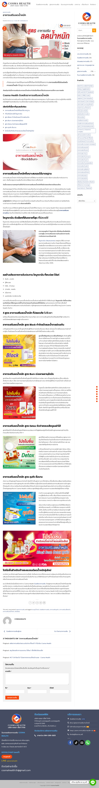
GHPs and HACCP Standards (85, 92)
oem (88, 95)
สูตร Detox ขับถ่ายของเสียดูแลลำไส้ (16, 124)
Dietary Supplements (84, 89)
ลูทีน (79, 127)
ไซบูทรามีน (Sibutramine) (47, 240)
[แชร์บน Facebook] (30, 602)
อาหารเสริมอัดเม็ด (82, 179)
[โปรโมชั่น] (97, 401)
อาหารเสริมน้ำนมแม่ (83, 150)
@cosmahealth (12, 761)
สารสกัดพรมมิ (81, 141)
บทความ (77, 4)
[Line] (92, 782)
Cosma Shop (50, 782)
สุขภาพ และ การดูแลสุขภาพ (85, 65)
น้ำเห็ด (85, 111)
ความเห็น (8, 671)
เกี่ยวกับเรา (85, 4)
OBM (84, 95)
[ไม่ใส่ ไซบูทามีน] (97, 389)
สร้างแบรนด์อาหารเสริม (84, 135)
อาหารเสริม (90, 141)
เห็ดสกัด (92, 182)
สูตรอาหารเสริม (54, 4)
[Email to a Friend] (37, 602)
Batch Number (89, 86)
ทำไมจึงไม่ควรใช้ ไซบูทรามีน (13, 114)
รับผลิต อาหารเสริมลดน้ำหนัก (85, 123)
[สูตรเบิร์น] (97, 394)
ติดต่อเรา (93, 4)
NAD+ (79, 95)
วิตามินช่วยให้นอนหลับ (87, 127)
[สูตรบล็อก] (97, 391)
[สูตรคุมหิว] (97, 399)
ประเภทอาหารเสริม (83, 54)
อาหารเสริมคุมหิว (54, 609)
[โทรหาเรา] (87, 742)
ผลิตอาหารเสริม (24, 782)
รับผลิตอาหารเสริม (42, 4)
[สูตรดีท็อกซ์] (97, 396)
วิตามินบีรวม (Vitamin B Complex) (84, 131)
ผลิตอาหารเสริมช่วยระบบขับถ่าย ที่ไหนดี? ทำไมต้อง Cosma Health (30, 643)
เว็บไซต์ (52, 688)
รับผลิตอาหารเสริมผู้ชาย (13, 631)
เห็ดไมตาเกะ (81, 185)
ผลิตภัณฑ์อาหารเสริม (83, 114)
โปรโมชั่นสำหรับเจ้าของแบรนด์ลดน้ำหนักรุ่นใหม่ (19, 131)
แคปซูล (87, 185)
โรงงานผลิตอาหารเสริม (84, 75)
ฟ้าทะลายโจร (81, 117)
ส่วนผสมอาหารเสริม (83, 61)
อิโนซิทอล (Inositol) (83, 182)
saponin (80, 98)
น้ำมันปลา (87, 108)
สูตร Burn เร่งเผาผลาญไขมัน (14, 120)
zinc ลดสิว (80, 105)
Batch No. (80, 86)
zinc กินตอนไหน (88, 98)
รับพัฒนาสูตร (32, 782)
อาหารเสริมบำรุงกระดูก (84, 157)
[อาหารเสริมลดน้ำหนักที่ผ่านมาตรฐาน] (97, 386)
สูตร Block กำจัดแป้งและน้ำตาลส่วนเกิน (17, 117)
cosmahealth (24, 21)
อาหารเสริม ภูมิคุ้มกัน (83, 169)
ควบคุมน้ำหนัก (35, 609)
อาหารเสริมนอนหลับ (83, 147)
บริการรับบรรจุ (41, 782)
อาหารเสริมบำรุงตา (83, 160)
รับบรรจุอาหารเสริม (67, 4)
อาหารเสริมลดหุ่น (82, 176)
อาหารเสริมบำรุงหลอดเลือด (85, 163)
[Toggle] (95, 71)
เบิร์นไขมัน (17, 611)
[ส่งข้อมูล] (94, 30)
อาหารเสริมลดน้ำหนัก (8, 611)
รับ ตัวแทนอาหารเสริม (61, 631)
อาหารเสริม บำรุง (82, 154)
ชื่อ (6, 688)
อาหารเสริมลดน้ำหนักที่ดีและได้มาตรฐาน (17, 110)
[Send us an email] (82, 742)
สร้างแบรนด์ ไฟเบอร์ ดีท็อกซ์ (85, 138)
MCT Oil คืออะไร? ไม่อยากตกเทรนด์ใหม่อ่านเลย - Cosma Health (30, 657)
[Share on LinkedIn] (44, 602)
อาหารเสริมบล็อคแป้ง (64, 609)
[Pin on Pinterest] (40, 602)
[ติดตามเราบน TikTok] (76, 742)
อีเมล (29, 688)
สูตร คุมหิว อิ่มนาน (10, 127)
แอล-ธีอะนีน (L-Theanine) (84, 188)
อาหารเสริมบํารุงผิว (83, 166)
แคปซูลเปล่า (58, 782)
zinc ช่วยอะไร (81, 102)
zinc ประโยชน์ (89, 102)
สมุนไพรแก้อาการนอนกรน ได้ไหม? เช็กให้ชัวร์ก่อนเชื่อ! (26, 650)
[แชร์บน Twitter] (33, 602)
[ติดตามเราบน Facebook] (70, 742)
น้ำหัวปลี (80, 111)
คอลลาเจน (80, 108)
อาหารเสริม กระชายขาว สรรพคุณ (86, 144)
